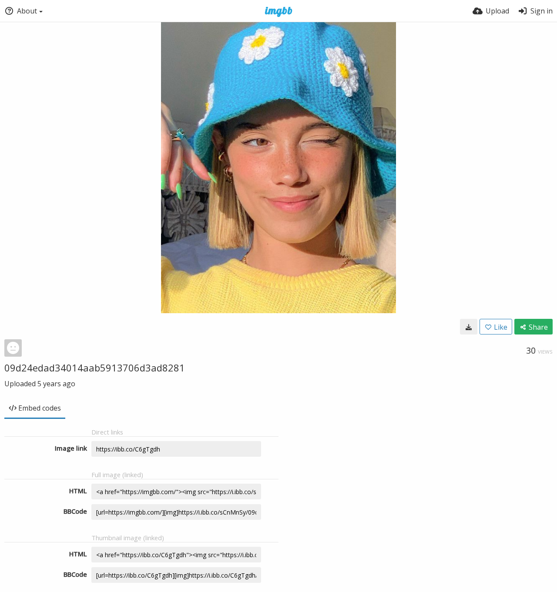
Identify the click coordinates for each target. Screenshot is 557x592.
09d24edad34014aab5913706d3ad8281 (94, 367)
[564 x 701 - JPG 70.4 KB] (468, 326)
